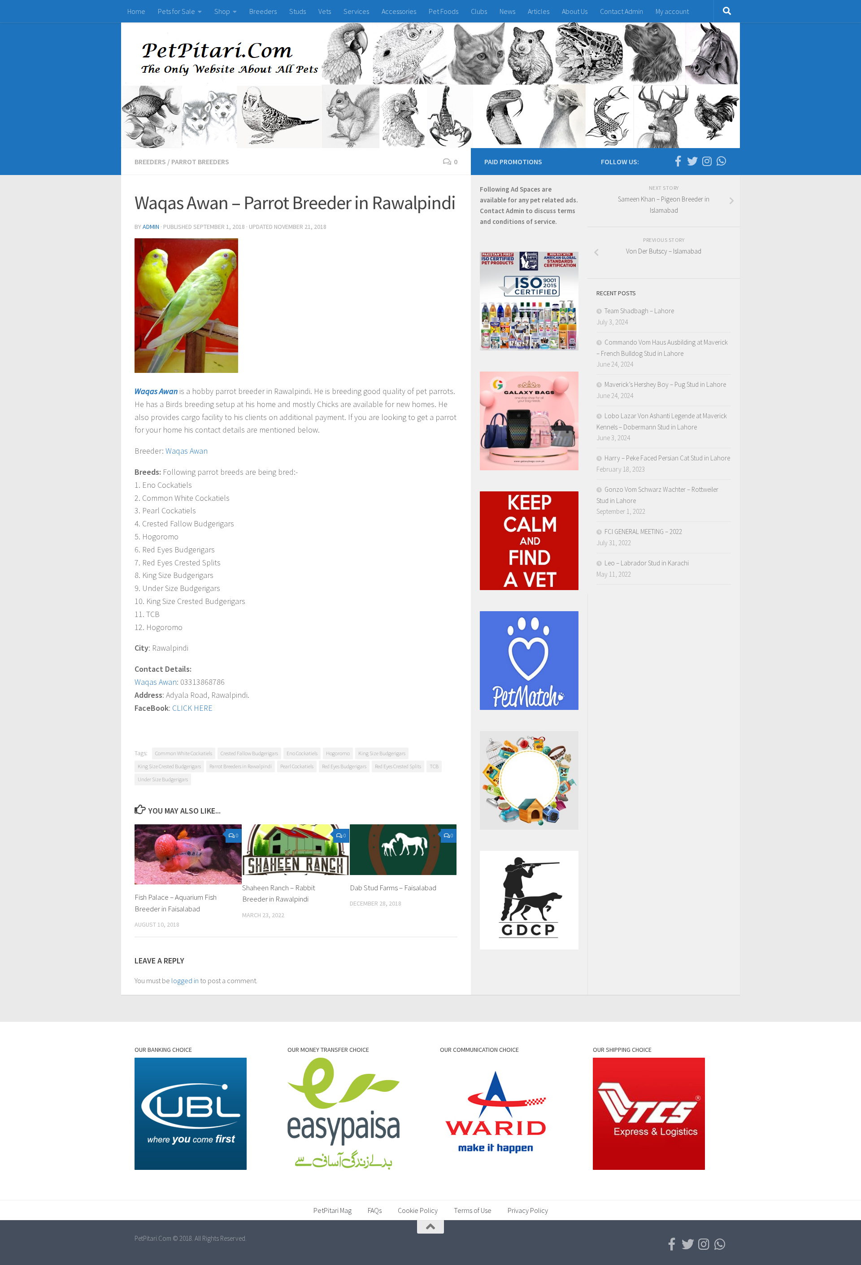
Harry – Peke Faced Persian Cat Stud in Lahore (667, 458)
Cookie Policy (418, 1210)
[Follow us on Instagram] (706, 161)
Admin (151, 227)
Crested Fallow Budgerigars (249, 753)
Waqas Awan (156, 391)
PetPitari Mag (332, 1210)
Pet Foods (443, 11)
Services (356, 11)
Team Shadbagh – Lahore (639, 310)
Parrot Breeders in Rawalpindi (240, 766)
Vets (324, 11)
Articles (538, 11)
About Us (574, 11)
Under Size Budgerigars (163, 779)
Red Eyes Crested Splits (398, 766)
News (507, 11)
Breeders (263, 11)
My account (672, 11)
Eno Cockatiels (302, 753)
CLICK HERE (192, 708)
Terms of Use (472, 1210)
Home (136, 11)
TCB (434, 766)
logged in (185, 980)
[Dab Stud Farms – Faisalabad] (403, 849)
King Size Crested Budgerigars (169, 766)
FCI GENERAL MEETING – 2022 (643, 531)
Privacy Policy (528, 1210)
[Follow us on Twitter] (692, 161)
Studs (297, 11)
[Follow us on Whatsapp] (721, 161)
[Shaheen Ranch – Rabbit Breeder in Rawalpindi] (295, 849)
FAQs (375, 1210)
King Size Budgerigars (381, 753)
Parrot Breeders (200, 161)
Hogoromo (338, 753)
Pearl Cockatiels (296, 766)
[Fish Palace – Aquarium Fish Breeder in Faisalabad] (188, 854)
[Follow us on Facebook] (678, 161)
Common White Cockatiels (183, 753)
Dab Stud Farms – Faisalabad (393, 888)
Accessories (399, 11)
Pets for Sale (176, 11)
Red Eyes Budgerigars (344, 766)
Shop (222, 11)
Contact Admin (621, 11)
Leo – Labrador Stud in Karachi (646, 563)
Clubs (479, 11)
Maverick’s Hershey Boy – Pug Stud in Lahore (665, 384)
